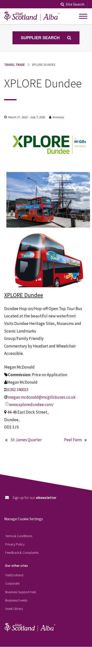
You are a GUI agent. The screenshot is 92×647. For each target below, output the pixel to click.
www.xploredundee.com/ (31, 404)
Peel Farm (73, 439)
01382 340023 (17, 389)
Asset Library (14, 608)
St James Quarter (26, 439)
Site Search (75, 4)
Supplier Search (41, 37)
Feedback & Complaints (22, 552)
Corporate (12, 583)
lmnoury (58, 117)
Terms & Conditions (18, 536)
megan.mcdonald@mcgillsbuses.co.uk (42, 397)
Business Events (16, 600)
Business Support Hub (20, 592)
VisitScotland (14, 575)
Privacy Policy (15, 544)
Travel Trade (14, 65)
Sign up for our (34, 497)
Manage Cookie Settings (23, 519)
